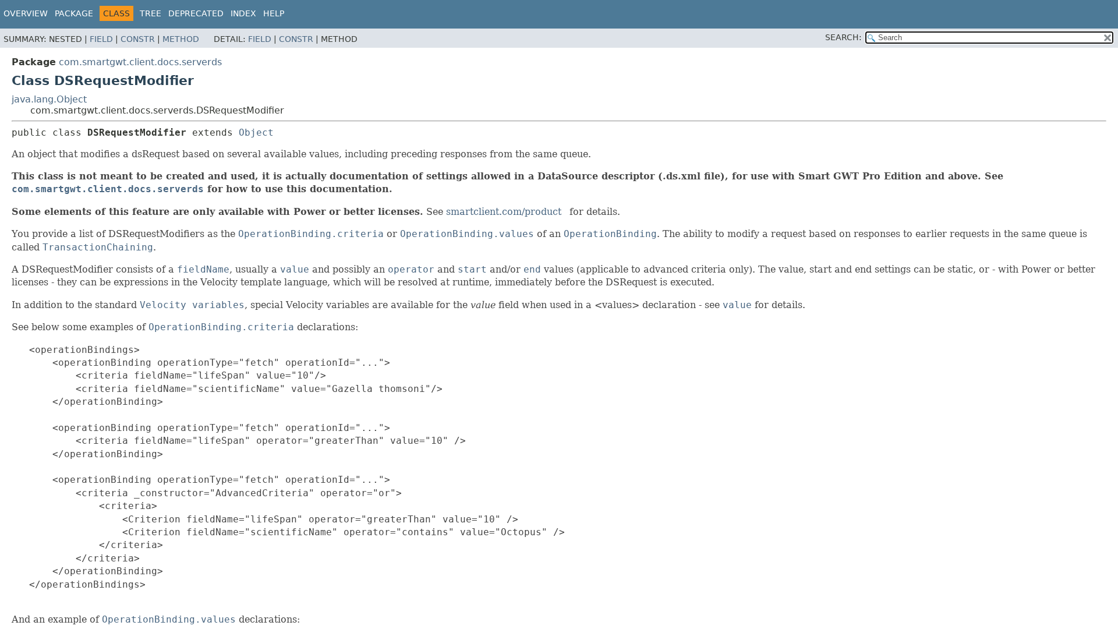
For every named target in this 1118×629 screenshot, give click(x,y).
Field (101, 39)
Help (273, 13)
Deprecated (196, 13)
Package (74, 13)
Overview (25, 13)
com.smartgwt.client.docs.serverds (140, 62)
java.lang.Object (49, 99)
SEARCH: (843, 37)
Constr (138, 39)
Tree (150, 13)
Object (256, 132)
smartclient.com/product (503, 211)
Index (243, 13)
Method (180, 39)
